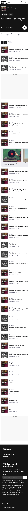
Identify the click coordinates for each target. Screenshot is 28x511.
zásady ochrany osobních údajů (10, 494)
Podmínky (5, 456)
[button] (21, 2)
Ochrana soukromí (8, 454)
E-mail (4, 474)
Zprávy (10, 14)
